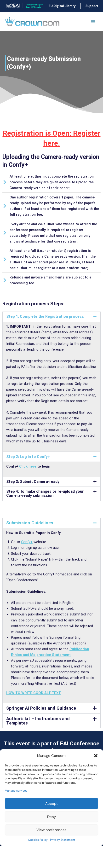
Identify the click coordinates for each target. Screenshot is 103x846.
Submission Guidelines (29, 522)
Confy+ (27, 542)
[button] (95, 755)
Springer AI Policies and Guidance (41, 708)
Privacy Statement (62, 840)
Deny (51, 816)
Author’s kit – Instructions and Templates (38, 720)
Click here (27, 466)
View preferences (51, 830)
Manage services (16, 791)
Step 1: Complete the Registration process (45, 316)
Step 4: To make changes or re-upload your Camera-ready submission (45, 493)
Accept (51, 803)
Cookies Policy (38, 840)
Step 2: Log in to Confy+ (28, 456)
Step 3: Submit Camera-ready (32, 481)
